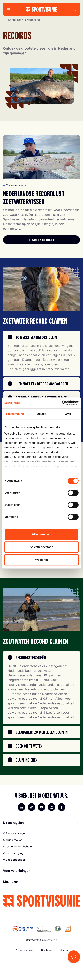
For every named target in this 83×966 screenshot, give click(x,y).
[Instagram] (51, 807)
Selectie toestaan (41, 547)
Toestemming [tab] (15, 413)
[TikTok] (31, 807)
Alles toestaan (41, 534)
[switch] (73, 493)
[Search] (74, 9)
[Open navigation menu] (8, 9)
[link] (41, 239)
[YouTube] (41, 807)
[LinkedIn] (21, 807)
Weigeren (41, 559)
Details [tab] (41, 413)
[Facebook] (61, 807)
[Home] (41, 9)
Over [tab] (68, 413)
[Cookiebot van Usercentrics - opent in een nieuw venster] (62, 402)
